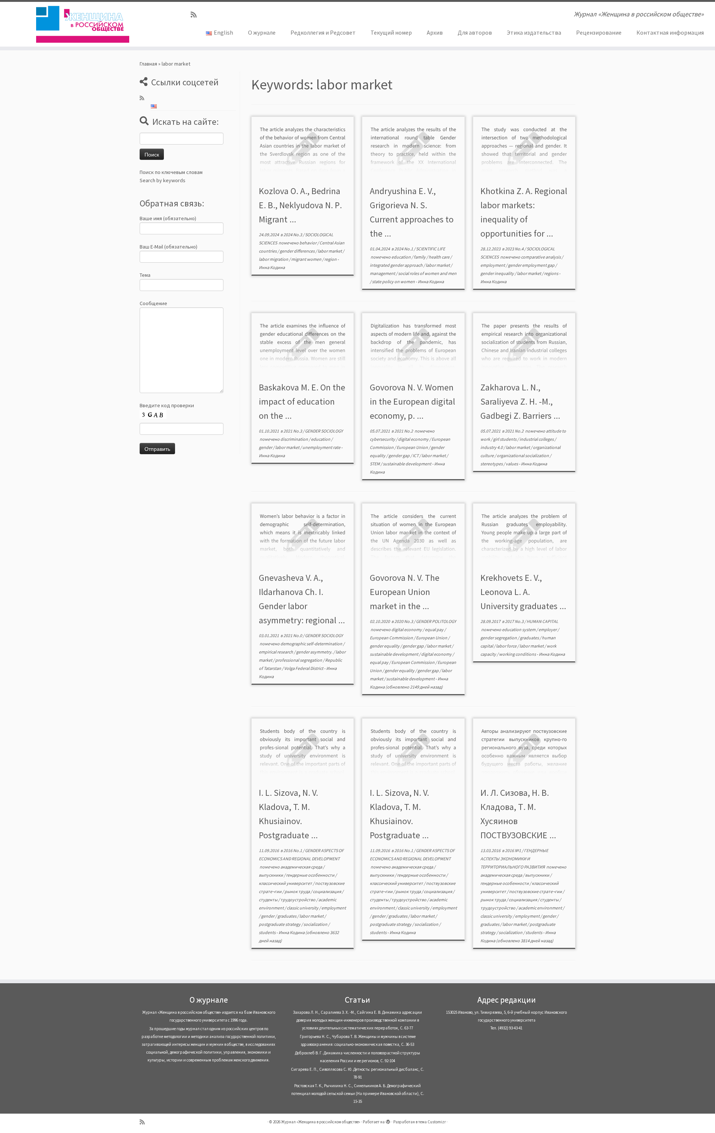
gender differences (297, 251)
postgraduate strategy (280, 924)
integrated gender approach (396, 265)
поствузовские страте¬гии (536, 891)
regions (551, 273)
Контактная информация (670, 32)
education (401, 257)
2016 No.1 (293, 850)
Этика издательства (534, 32)
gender (266, 447)
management (383, 273)
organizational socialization (523, 455)
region (330, 259)
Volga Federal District (304, 668)
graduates (530, 637)
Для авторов (475, 32)
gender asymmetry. (314, 652)
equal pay (434, 629)
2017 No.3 (514, 621)
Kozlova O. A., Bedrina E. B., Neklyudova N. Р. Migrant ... (300, 205)
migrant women (306, 259)
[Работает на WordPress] (388, 1120)
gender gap (399, 455)
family (420, 257)
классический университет (286, 883)
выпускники (271, 875)
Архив (435, 32)
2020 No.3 (404, 621)
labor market (330, 251)
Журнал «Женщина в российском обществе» (320, 1121)
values (512, 463)
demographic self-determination (311, 643)
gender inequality (497, 273)
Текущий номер (391, 32)
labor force (506, 646)
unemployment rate (321, 447)
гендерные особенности (310, 875)
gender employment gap (531, 265)
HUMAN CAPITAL (542, 621)
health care (439, 257)
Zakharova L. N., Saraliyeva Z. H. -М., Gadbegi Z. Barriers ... (520, 401)
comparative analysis (541, 257)
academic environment (540, 908)
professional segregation (299, 660)
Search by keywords (162, 180)
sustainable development (407, 463)
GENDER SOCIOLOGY (324, 431)
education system (519, 629)
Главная (148, 63)
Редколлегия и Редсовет (323, 32)
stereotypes (491, 463)
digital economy (413, 439)
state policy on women (394, 281)
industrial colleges (536, 439)
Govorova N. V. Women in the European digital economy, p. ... (412, 401)
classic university (303, 908)
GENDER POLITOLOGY (436, 621)
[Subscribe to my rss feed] (196, 14)
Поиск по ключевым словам (171, 172)
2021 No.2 (404, 431)
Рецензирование (599, 32)
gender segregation (499, 637)
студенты (268, 899)
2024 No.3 (293, 234)
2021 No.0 (293, 635)
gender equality (385, 646)
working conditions (518, 654)
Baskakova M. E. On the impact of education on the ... (302, 401)
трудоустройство (298, 899)
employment (493, 265)
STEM (375, 463)
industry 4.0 (491, 447)
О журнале (262, 32)
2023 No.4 (514, 248)
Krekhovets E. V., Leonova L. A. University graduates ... (523, 592)
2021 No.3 (293, 431)
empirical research (276, 652)
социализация (327, 891)
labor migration (274, 259)
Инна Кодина (272, 267)
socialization (316, 924)
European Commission (392, 637)
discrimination (294, 439)
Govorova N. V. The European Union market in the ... (404, 592)
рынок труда (298, 891)
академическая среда (301, 867)
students (267, 932)
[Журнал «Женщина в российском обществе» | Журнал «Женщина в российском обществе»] (82, 24)
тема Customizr (432, 1121)
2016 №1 (513, 850)
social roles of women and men (427, 273)
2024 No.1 (404, 248)
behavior (308, 243)
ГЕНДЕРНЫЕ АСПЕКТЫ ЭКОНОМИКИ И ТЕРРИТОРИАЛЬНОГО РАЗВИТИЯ (514, 859)
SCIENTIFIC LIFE (430, 248)
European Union (413, 447)
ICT (416, 455)
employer (547, 629)
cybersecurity (383, 439)
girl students (505, 439)
